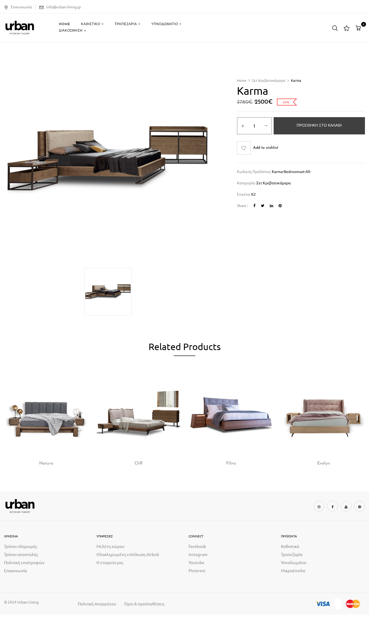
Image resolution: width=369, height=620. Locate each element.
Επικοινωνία (21, 6)
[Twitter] (262, 205)
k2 (253, 194)
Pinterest (197, 570)
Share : (242, 205)
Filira (231, 463)
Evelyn (323, 463)
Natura (46, 463)
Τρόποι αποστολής (21, 554)
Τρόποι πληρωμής (20, 546)
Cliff (139, 463)
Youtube (196, 562)
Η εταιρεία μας (109, 562)
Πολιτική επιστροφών (24, 562)
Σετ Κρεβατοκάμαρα (268, 80)
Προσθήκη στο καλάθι (319, 126)
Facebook (197, 546)
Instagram (198, 554)
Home (241, 80)
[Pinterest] (280, 205)
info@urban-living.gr (63, 6)
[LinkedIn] (271, 205)
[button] (358, 28)
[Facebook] (254, 205)
